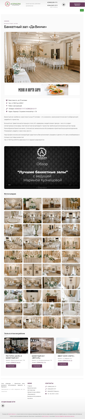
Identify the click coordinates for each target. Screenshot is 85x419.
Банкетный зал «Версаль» (38, 357)
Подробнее (11, 366)
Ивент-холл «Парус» (66, 356)
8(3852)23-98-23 (15, 362)
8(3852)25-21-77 (31, 109)
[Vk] (63, 4)
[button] (77, 4)
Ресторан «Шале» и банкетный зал (14, 357)
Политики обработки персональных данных (64, 416)
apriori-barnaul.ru (12, 414)
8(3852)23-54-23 (67, 360)
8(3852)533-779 (41, 362)
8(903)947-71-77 (20, 109)
